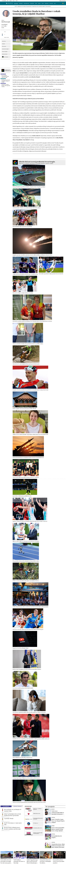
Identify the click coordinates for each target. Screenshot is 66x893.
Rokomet (32, 3)
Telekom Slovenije (62, 0)
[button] (2, 3)
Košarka (21, 3)
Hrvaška (3, 43)
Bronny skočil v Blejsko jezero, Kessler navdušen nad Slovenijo (12, 828)
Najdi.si (10, 0)
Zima (36, 3)
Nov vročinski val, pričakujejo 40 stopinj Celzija (12, 810)
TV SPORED (4, 0)
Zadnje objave (18, 806)
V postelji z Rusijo (8, 818)
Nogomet (16, 3)
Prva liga (24, 6)
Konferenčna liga (41, 6)
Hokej (39, 3)
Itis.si (14, 0)
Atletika (51, 3)
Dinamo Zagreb (4, 51)
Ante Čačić (4, 41)
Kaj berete (6, 806)
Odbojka (46, 3)
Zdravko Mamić (4, 54)
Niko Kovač (4, 46)
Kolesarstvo (26, 3)
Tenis (43, 3)
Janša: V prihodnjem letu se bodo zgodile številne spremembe (12, 814)
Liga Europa (35, 6)
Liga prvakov (29, 6)
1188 (16, 0)
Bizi (7, 0)
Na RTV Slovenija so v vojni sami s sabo (13, 823)
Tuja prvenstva (48, 6)
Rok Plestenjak (6, 22)
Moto (55, 3)
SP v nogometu (18, 6)
